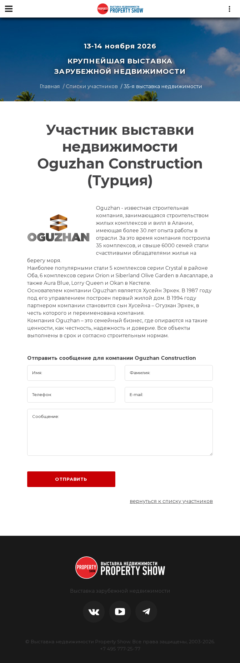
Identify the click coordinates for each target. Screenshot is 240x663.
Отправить (71, 479)
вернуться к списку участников (171, 501)
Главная (50, 86)
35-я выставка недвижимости (163, 86)
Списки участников (92, 86)
